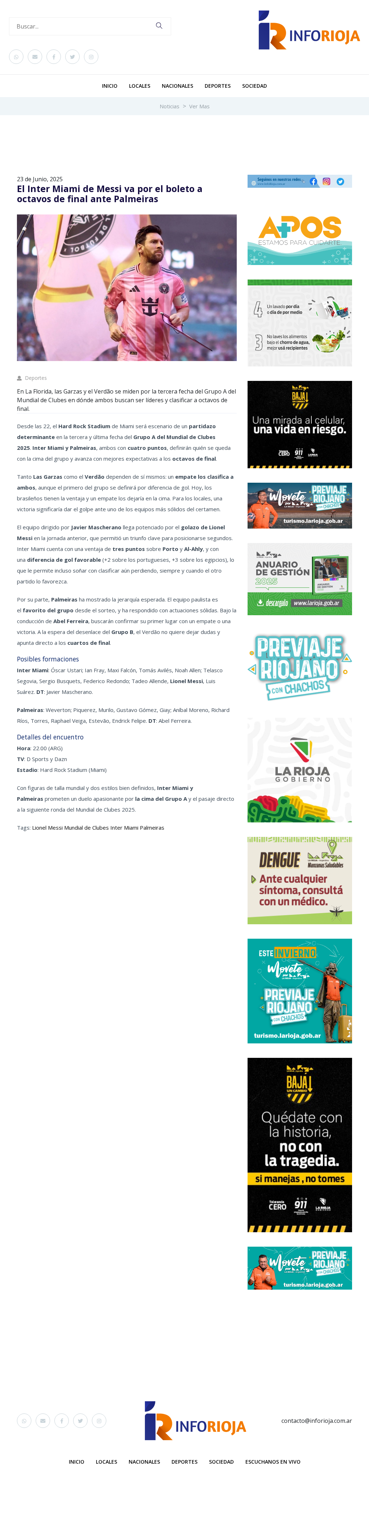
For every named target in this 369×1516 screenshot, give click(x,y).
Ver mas (199, 106)
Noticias (169, 106)
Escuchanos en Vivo (273, 1461)
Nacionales (177, 85)
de (87, 827)
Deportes (218, 85)
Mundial (73, 827)
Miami (130, 827)
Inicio (109, 85)
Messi (54, 827)
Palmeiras (151, 827)
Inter (116, 827)
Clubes (100, 827)
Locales (139, 85)
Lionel (39, 827)
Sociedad (254, 85)
